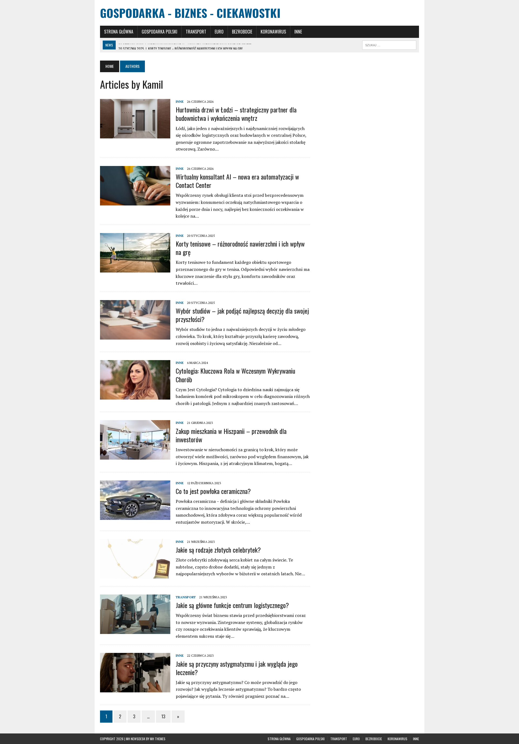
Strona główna (118, 31)
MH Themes (157, 738)
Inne (298, 31)
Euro (219, 31)
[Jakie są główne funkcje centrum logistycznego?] (135, 630)
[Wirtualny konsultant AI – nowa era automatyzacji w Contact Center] (135, 202)
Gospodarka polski (159, 31)
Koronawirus (273, 31)
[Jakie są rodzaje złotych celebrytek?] (135, 575)
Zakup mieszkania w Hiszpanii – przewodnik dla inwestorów (231, 435)
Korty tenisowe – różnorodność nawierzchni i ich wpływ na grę (240, 248)
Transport (196, 31)
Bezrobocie (242, 31)
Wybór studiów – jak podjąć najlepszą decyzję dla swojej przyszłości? (242, 315)
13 (163, 716)
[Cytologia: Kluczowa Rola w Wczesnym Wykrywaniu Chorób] (135, 396)
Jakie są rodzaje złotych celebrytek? (218, 549)
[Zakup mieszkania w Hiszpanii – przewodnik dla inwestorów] (135, 456)
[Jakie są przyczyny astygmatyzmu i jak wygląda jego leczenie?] (135, 689)
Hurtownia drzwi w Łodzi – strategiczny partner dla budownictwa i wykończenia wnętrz (236, 114)
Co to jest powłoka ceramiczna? (213, 491)
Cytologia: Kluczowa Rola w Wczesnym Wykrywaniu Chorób (235, 375)
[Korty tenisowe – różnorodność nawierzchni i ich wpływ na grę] (135, 269)
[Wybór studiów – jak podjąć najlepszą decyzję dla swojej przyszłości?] (135, 336)
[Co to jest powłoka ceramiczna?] (135, 516)
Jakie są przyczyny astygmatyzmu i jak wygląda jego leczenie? (237, 668)
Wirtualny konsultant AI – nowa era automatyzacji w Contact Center (237, 181)
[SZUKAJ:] (389, 44)
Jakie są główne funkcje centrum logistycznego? (232, 605)
